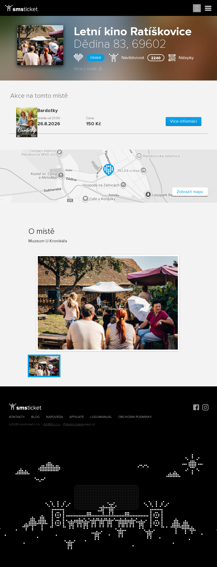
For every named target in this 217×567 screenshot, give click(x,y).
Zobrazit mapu (190, 191)
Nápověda (54, 417)
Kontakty (17, 417)
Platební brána (73, 424)
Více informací (183, 121)
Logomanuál (101, 417)
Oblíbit (95, 57)
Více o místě (85, 69)
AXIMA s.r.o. (52, 424)
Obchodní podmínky (135, 417)
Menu (208, 8)
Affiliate (76, 417)
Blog (35, 417)
